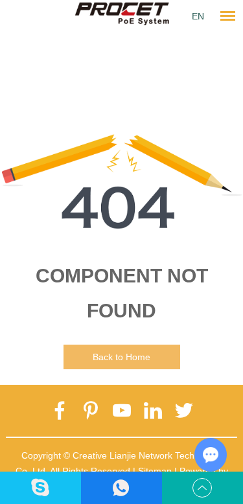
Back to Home (121, 357)
